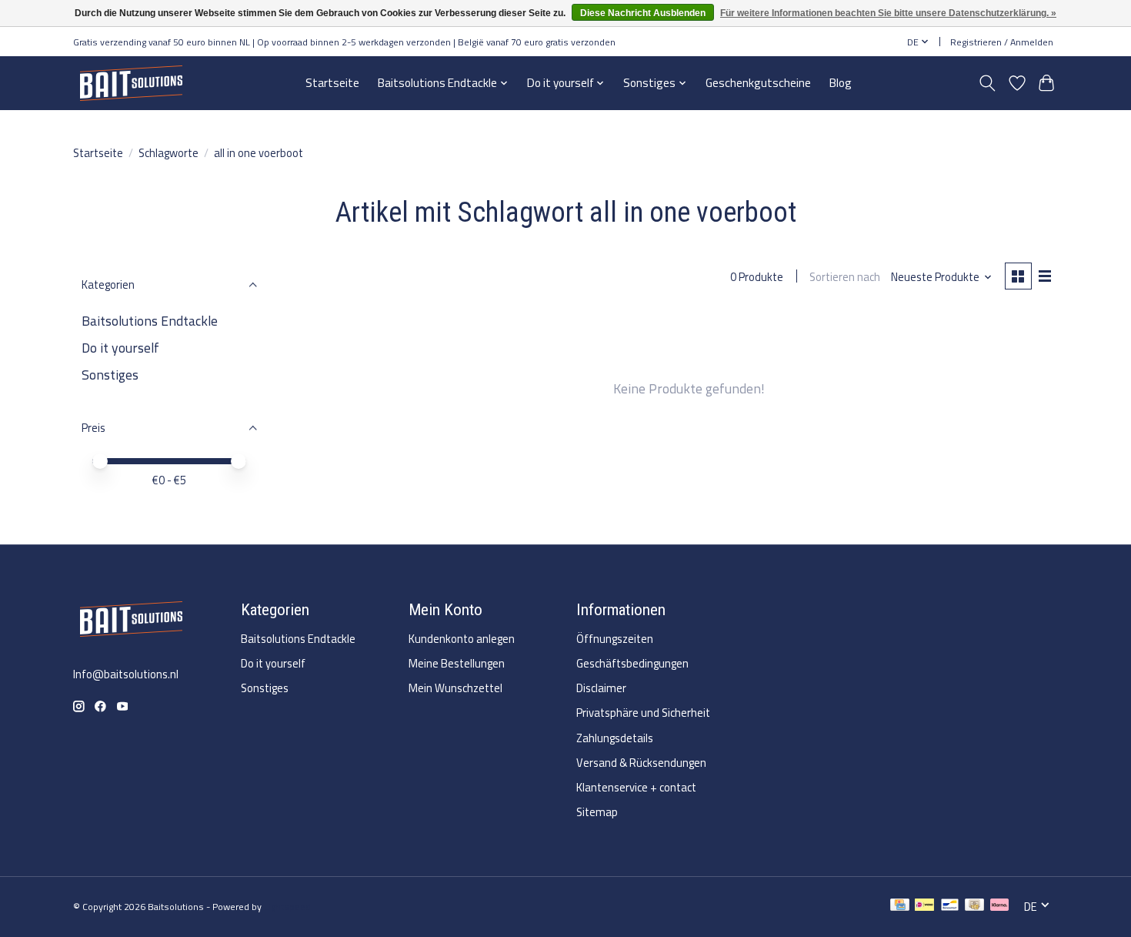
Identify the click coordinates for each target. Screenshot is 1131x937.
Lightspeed (287, 906)
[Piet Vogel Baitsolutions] (130, 83)
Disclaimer (601, 688)
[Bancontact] (949, 907)
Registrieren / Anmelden (1001, 42)
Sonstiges (110, 374)
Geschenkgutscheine (758, 83)
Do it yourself (120, 347)
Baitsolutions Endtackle (150, 320)
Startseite (332, 83)
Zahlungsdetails (614, 738)
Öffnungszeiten (614, 639)
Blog (840, 83)
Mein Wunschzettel (455, 688)
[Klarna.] (999, 907)
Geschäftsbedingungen (632, 663)
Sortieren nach (844, 277)
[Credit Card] (899, 907)
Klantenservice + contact (636, 787)
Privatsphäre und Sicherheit (643, 712)
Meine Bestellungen (457, 663)
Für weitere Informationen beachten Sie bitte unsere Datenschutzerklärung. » (888, 13)
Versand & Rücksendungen (641, 762)
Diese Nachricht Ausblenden (643, 13)
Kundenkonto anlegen (462, 639)
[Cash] (974, 907)
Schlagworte (168, 153)
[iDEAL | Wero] (924, 907)
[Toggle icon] (987, 83)
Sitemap (597, 812)
